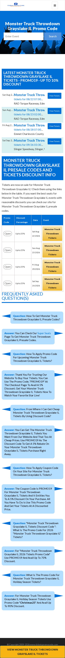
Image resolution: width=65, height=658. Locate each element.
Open (8, 233)
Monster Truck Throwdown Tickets (52, 233)
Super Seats (44, 333)
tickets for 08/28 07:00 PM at (31, 129)
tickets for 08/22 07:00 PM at (31, 99)
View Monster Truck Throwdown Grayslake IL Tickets (32, 651)
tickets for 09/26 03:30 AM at (31, 145)
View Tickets (54, 96)
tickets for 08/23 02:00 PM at (31, 114)
